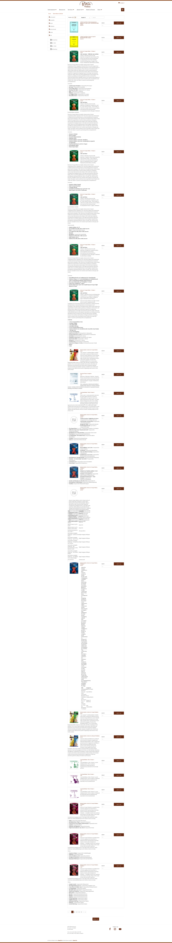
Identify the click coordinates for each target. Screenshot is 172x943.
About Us (75, 940)
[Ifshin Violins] (86, 4)
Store (49, 13)
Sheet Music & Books (58, 13)
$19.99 (103, 100)
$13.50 (103, 23)
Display (70, 17)
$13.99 (103, 52)
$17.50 (103, 37)
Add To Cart (119, 23)
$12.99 (103, 350)
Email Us (60, 940)
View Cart (96, 919)
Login (49, 938)
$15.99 (103, 393)
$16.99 (103, 789)
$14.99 (103, 195)
